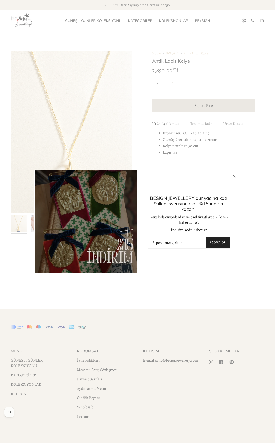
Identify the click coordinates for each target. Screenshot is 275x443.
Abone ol (218, 242)
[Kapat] (234, 176)
